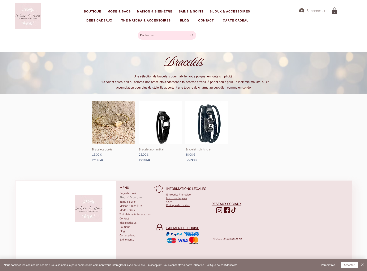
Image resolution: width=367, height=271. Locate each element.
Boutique (124, 227)
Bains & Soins (127, 202)
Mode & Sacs (127, 210)
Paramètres (328, 265)
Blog (122, 231)
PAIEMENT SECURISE (182, 228)
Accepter (349, 265)
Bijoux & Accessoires (130, 197)
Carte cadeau (127, 235)
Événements (126, 240)
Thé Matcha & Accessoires (130, 214)
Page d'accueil (127, 193)
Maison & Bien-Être (130, 206)
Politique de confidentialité (221, 265)
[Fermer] (362, 265)
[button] (334, 10)
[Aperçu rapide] (113, 122)
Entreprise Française (178, 195)
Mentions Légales (176, 198)
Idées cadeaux (127, 223)
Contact (124, 219)
